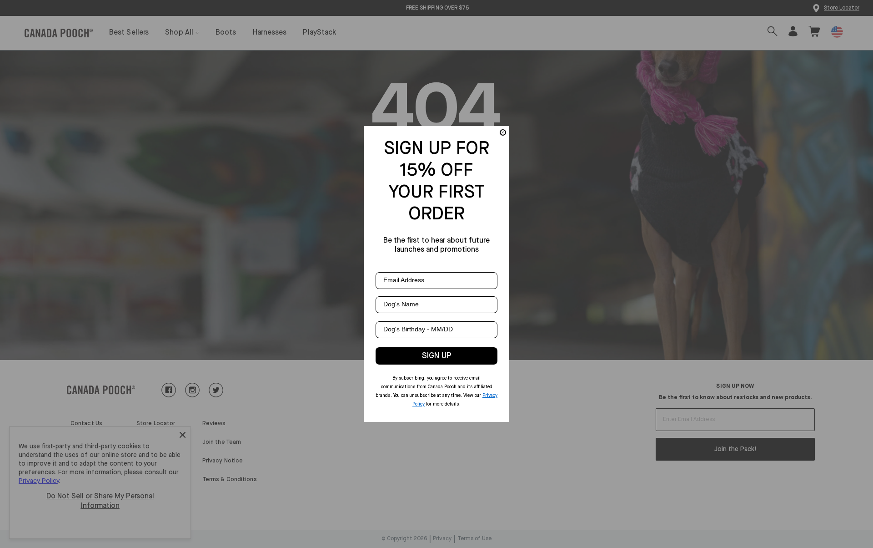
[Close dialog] (503, 132)
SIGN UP (437, 356)
